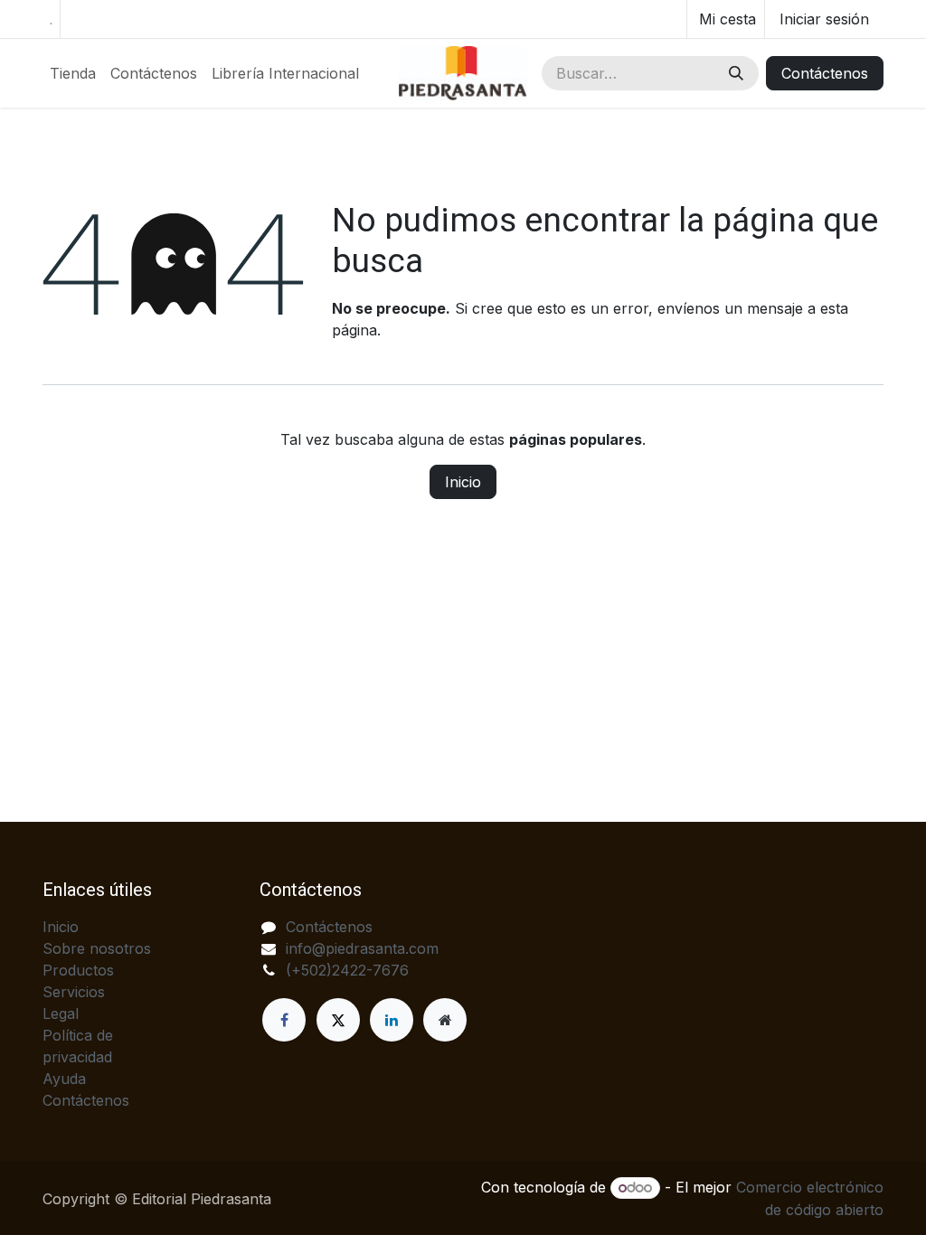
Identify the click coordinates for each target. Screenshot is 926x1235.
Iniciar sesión (824, 19)
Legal (61, 1013)
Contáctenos (824, 73)
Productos (78, 970)
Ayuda (64, 1079)
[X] (338, 1020)
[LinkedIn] (391, 1020)
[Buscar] (736, 73)
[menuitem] (73, 73)
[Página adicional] (445, 1020)
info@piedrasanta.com (362, 948)
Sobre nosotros (97, 948)
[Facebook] (284, 1020)
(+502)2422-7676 (347, 970)
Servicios (74, 992)
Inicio (463, 482)
